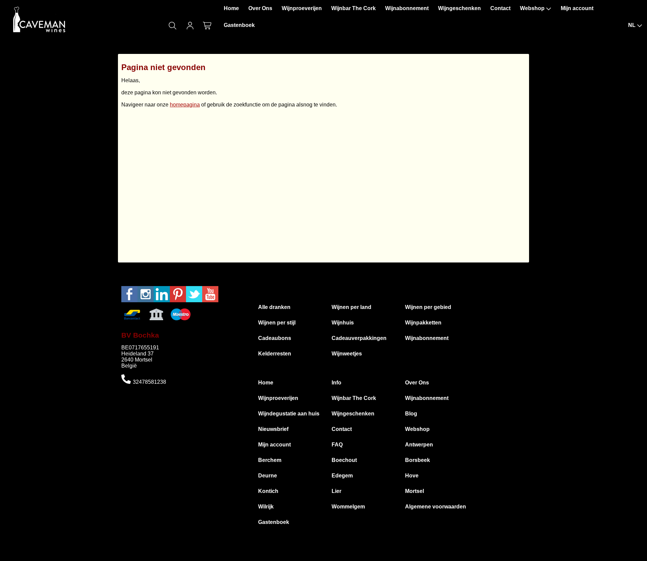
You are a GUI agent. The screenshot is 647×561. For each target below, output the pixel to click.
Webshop (532, 8)
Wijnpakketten (423, 322)
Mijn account (577, 8)
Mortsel (414, 491)
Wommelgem (348, 506)
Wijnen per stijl (277, 322)
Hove (412, 475)
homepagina (185, 104)
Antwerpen (419, 444)
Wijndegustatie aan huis (288, 413)
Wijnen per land (351, 307)
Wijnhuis (343, 322)
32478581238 (149, 382)
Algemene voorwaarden (435, 506)
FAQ (337, 444)
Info (336, 382)
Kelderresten (274, 353)
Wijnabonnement (407, 8)
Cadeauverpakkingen (359, 338)
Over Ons (260, 8)
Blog (411, 413)
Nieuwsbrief (273, 429)
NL (632, 25)
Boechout (344, 460)
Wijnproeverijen (302, 8)
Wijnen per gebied (428, 307)
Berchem (269, 460)
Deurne (267, 475)
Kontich (268, 491)
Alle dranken (274, 307)
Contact (500, 8)
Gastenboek (239, 25)
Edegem (342, 475)
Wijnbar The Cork (353, 8)
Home (231, 8)
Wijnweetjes (347, 353)
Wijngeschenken (459, 8)
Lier (336, 491)
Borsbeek (417, 460)
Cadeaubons (274, 338)
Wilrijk (266, 506)
